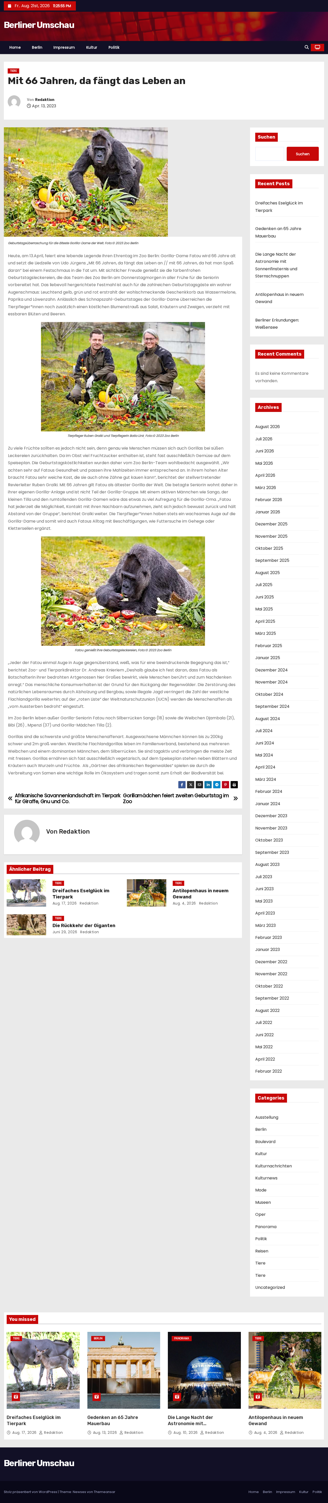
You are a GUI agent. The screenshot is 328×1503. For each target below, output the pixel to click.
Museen (263, 1202)
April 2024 (265, 767)
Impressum (64, 47)
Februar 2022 (268, 1071)
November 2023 (271, 828)
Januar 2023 (267, 949)
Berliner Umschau (39, 25)
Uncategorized (270, 1287)
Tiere (13, 71)
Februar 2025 (268, 646)
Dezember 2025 (271, 524)
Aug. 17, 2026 (65, 903)
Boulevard (265, 1142)
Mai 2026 (264, 463)
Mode (260, 1190)
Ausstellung (266, 1117)
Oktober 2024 (269, 694)
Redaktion (44, 100)
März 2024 (265, 779)
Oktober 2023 (269, 840)
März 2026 (265, 488)
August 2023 (267, 864)
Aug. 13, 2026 (105, 1432)
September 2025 (272, 560)
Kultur (91, 47)
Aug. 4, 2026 (184, 903)
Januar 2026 (267, 512)
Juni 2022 (264, 1035)
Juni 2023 (264, 889)
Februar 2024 (268, 791)
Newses (79, 1491)
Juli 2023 (263, 877)
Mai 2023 (264, 901)
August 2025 (267, 573)
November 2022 (271, 974)
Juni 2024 (264, 743)
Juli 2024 (264, 731)
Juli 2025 (263, 585)
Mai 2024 (264, 755)
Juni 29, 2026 (65, 932)
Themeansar (104, 1491)
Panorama (265, 1227)
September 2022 (272, 998)
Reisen (261, 1251)
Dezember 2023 (271, 816)
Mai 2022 (264, 1047)
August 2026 (267, 427)
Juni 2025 (264, 597)
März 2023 (265, 925)
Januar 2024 (267, 804)
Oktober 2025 (269, 548)
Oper (260, 1214)
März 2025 (265, 633)
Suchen (266, 137)
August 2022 (267, 1010)
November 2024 (271, 682)
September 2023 (272, 852)
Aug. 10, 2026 (186, 1432)
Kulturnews (266, 1178)
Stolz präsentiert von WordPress (31, 1491)
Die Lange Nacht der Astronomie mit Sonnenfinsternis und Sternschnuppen (192, 1427)
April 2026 (265, 475)
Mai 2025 (264, 609)
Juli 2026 (263, 439)
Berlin (37, 47)
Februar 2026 (268, 500)
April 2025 (265, 621)
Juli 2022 (263, 1022)
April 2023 (265, 913)
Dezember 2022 (271, 962)
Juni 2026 (264, 451)
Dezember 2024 (271, 670)
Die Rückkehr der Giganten (84, 925)
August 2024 (267, 719)
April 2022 (265, 1059)
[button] (307, 47)
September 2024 (272, 706)
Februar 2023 (268, 937)
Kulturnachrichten (273, 1166)
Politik (114, 47)
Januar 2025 (267, 658)
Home (15, 47)
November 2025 (271, 536)
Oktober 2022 (269, 986)
